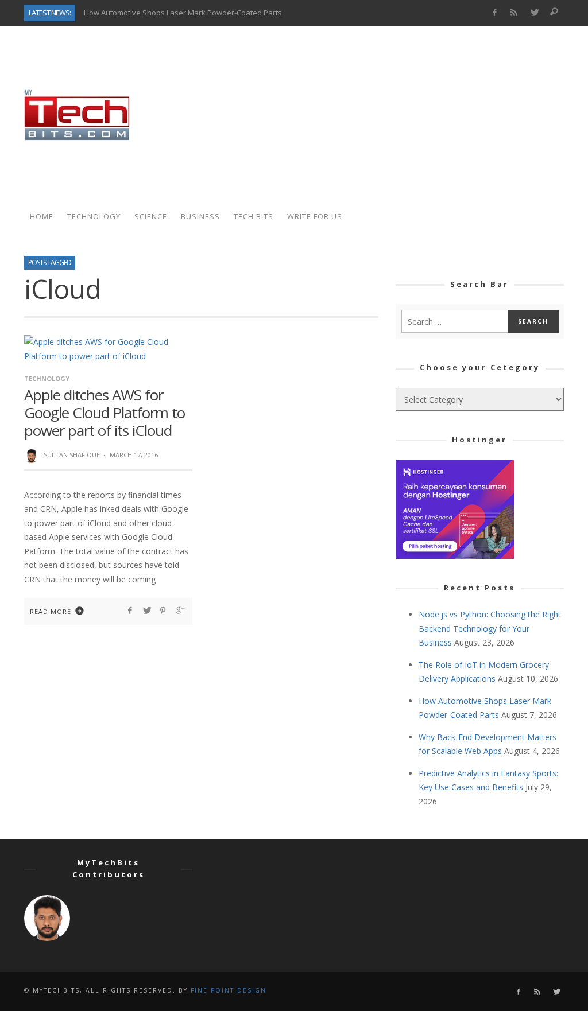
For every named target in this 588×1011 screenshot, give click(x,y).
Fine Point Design (228, 990)
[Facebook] (494, 13)
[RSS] (514, 13)
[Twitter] (534, 13)
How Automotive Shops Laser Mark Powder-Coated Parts (183, 12)
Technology (46, 378)
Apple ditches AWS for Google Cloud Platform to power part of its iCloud (104, 412)
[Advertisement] (355, 114)
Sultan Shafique (72, 454)
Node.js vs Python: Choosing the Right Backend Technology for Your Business (490, 628)
